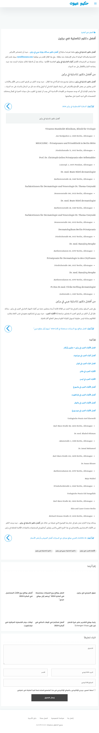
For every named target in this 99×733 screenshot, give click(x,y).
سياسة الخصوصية (57, 718)
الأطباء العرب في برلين (87, 551)
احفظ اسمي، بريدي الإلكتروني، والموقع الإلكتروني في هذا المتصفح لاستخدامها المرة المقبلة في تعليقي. (55, 690)
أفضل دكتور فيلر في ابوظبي (40, 20)
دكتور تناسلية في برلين (43, 551)
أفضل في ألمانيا (87, 32)
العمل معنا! (44, 718)
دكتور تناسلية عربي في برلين (66, 551)
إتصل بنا (70, 718)
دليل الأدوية (32, 718)
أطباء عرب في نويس (53, 21)
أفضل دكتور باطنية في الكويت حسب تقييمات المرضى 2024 (79, 16)
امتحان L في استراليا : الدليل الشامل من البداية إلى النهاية (66, 17)
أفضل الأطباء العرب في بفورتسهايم (91, 19)
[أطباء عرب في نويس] (53, 18)
